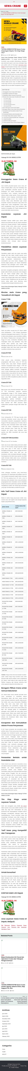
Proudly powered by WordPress (10, 1065)
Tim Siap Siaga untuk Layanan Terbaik (12, 115)
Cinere (24, 925)
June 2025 (4, 1028)
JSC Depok (24, 806)
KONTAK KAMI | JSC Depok (10, 120)
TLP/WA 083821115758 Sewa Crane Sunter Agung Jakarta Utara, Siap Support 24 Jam (13, 986)
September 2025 (6, 1023)
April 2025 (4, 1031)
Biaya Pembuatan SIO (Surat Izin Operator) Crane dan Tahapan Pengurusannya (12, 959)
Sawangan (23, 927)
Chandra (14, 55)
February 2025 (5, 1036)
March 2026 (5, 1016)
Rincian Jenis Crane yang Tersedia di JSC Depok (14, 97)
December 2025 (6, 1018)
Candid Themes (15, 1067)
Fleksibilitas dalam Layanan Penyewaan (12, 95)
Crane (2, 46)
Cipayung (3, 927)
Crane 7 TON (8, 98)
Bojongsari (7, 925)
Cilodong (13, 925)
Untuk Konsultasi (7, 119)
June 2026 (4, 1013)
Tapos (8, 929)
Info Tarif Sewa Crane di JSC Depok (11, 107)
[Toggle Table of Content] (23, 90)
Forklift (4, 1051)
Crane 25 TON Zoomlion (10, 104)
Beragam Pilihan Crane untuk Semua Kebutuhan (14, 109)
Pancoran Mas (15, 927)
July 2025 (4, 1026)
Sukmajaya (4, 929)
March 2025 (5, 1034)
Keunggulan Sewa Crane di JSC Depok (12, 92)
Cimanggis (19, 925)
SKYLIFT (4, 1054)
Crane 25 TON (8, 103)
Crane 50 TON (8, 106)
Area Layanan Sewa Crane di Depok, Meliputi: (14, 122)
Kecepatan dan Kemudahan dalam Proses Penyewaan (12, 111)
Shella (12, 963)
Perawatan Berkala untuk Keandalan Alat (12, 114)
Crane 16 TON (8, 100)
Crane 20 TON (8, 101)
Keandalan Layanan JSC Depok (10, 93)
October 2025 (5, 1021)
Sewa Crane (12, 6)
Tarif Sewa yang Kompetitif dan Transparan (14, 117)
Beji (2, 925)
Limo (8, 927)
